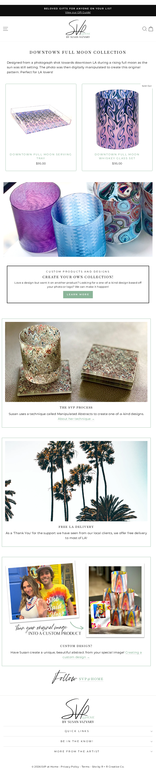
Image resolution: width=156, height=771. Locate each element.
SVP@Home (91, 678)
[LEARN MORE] (78, 244)
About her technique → (76, 419)
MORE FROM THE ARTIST (77, 751)
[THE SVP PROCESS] (76, 362)
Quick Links (77, 731)
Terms (86, 766)
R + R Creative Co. (113, 766)
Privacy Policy (70, 766)
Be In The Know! (77, 741)
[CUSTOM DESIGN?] (76, 600)
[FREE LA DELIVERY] (76, 481)
